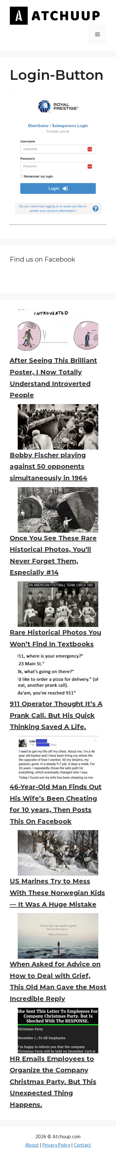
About (32, 1145)
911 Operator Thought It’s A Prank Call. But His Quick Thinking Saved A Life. (56, 715)
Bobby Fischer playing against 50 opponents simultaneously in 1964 (48, 466)
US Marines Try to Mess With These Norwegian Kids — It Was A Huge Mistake (57, 892)
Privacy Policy (56, 1145)
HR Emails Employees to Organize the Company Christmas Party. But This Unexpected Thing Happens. (53, 1082)
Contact (82, 1145)
